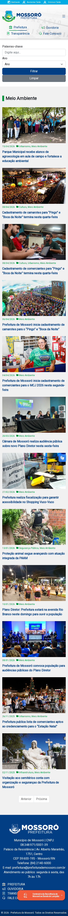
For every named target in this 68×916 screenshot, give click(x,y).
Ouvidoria (52, 27)
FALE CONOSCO (18, 898)
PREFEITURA (16, 884)
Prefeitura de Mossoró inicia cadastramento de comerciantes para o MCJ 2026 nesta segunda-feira (33, 385)
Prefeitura (20, 27)
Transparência (19, 33)
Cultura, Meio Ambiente (31, 207)
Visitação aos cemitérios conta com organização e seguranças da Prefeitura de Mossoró (30, 782)
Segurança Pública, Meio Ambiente (37, 548)
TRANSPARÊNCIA (19, 893)
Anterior (26, 799)
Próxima (41, 799)
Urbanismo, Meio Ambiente (33, 146)
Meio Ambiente (27, 319)
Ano (4, 58)
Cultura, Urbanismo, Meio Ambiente (37, 263)
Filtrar (34, 71)
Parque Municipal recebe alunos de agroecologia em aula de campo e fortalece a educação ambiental (32, 156)
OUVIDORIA (15, 889)
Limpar (34, 78)
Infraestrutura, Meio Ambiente (34, 772)
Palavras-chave (12, 46)
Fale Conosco (51, 33)
